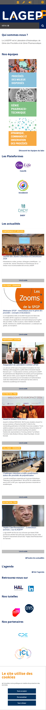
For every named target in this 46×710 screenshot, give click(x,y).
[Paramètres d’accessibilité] (42, 2)
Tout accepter (22, 691)
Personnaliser (22, 697)
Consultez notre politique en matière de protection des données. (21, 684)
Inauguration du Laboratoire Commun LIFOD (20, 365)
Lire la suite (23, 280)
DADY (22, 215)
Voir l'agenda (38, 572)
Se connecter (30, 2)
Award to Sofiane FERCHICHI (15, 419)
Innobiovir (23, 192)
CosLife (23, 171)
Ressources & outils (23, 2)
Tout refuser (22, 703)
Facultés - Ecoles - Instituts (18, 2)
